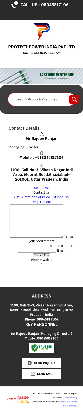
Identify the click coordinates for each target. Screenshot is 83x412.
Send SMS (41, 188)
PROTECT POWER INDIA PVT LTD (41, 49)
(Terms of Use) (70, 397)
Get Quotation (24, 197)
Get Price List (46, 197)
